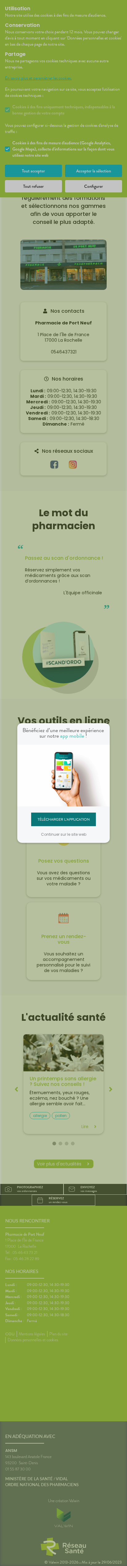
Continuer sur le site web (63, 834)
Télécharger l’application (64, 819)
